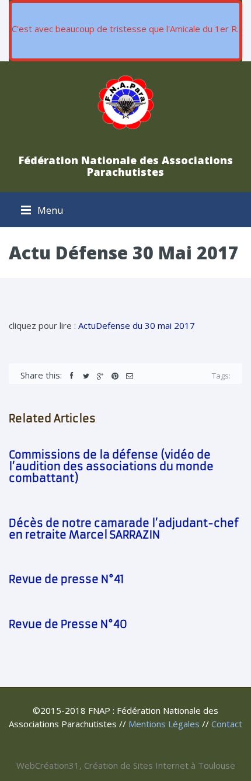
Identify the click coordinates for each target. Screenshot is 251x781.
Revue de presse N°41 (66, 579)
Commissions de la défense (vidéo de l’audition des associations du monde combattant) (111, 466)
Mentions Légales (164, 724)
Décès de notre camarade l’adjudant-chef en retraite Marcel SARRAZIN (124, 529)
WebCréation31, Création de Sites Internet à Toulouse (125, 765)
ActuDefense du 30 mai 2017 (136, 325)
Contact (226, 724)
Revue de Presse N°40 (68, 624)
